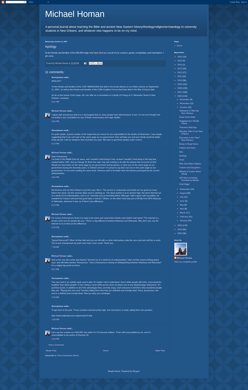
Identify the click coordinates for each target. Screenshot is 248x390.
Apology (183, 156)
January (184, 220)
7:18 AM (55, 247)
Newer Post (51, 350)
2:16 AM (55, 297)
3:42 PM (55, 121)
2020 (180, 57)
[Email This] (90, 63)
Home (105, 350)
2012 (180, 72)
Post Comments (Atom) (68, 355)
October (184, 107)
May (182, 205)
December (185, 99)
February (184, 216)
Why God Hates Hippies (190, 163)
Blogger (136, 371)
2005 (180, 225)
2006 (180, 96)
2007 (180, 92)
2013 (180, 68)
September (185, 189)
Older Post (160, 350)
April (182, 209)
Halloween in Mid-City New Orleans (189, 112)
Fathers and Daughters (189, 167)
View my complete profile (185, 262)
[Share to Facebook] (98, 63)
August (183, 193)
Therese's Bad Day (188, 127)
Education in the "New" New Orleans (189, 138)
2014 (180, 64)
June (182, 201)
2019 (180, 60)
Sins (181, 152)
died (101, 53)
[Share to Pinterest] (101, 63)
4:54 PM (55, 177)
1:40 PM (55, 319)
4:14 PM (55, 143)
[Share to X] (95, 63)
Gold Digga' (184, 184)
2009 (180, 84)
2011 (179, 76)
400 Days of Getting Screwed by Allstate (189, 179)
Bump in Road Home (188, 144)
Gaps (181, 159)
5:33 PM (55, 227)
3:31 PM (55, 102)
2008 (180, 88)
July (182, 197)
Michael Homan (74, 14)
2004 (180, 229)
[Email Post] (85, 63)
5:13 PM (55, 205)
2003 (180, 233)
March (183, 212)
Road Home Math (187, 117)
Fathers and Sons (187, 148)
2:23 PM (55, 339)
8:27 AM (55, 269)
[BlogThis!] (93, 63)
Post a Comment (56, 345)
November (185, 103)
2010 (180, 80)
